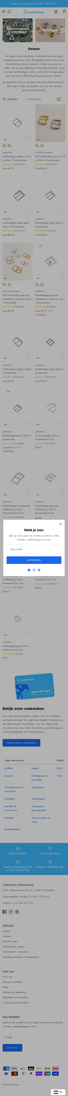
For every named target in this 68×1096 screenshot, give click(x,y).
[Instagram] (34, 570)
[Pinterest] (39, 570)
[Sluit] (60, 523)
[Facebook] (29, 570)
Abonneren (34, 560)
